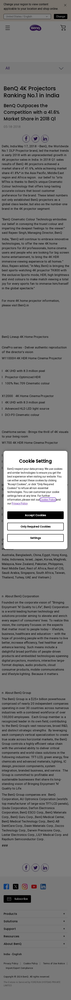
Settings (35, 538)
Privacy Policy (19, 503)
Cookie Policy (48, 499)
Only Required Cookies (36, 526)
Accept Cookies (35, 515)
